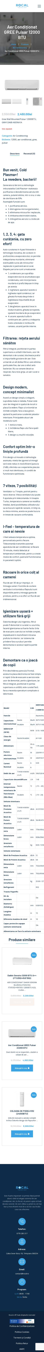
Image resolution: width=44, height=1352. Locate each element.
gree (34, 139)
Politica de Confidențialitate (22, 1326)
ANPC (22, 1349)
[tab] (15, 153)
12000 (13, 139)
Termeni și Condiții (22, 1337)
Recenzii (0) (29, 153)
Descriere (15, 153)
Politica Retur (22, 1343)
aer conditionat (24, 139)
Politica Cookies (22, 1332)
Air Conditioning (20, 135)
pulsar (5, 142)
